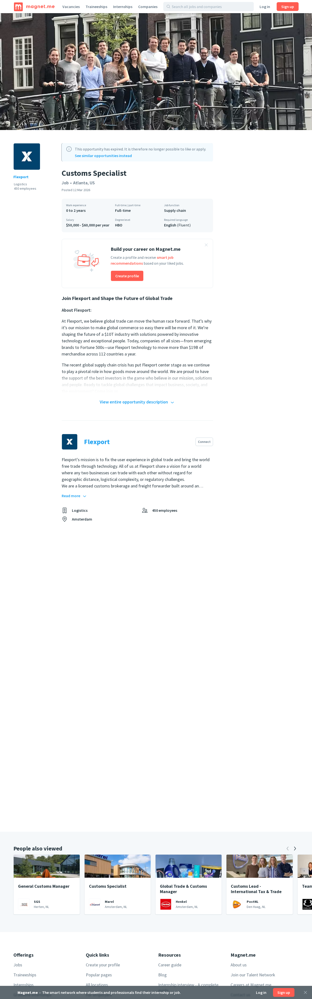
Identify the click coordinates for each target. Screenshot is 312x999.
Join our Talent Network (253, 975)
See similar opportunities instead (103, 155)
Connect (204, 441)
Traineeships (96, 6)
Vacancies (71, 6)
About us (239, 965)
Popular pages (99, 975)
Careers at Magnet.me (251, 985)
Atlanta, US (84, 183)
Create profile (127, 275)
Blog (162, 975)
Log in (265, 6)
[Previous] (287, 848)
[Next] (295, 848)
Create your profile (103, 965)
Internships (122, 6)
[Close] (305, 992)
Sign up (287, 6)
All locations (97, 985)
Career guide (169, 965)
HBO (118, 225)
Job (65, 183)
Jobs (17, 965)
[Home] (34, 6)
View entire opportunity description (134, 402)
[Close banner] (206, 245)
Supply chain (175, 210)
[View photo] (156, 71)
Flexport (21, 176)
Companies (147, 6)
